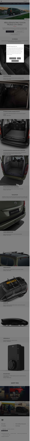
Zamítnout (19, 58)
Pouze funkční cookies (13, 58)
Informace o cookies (9, 54)
